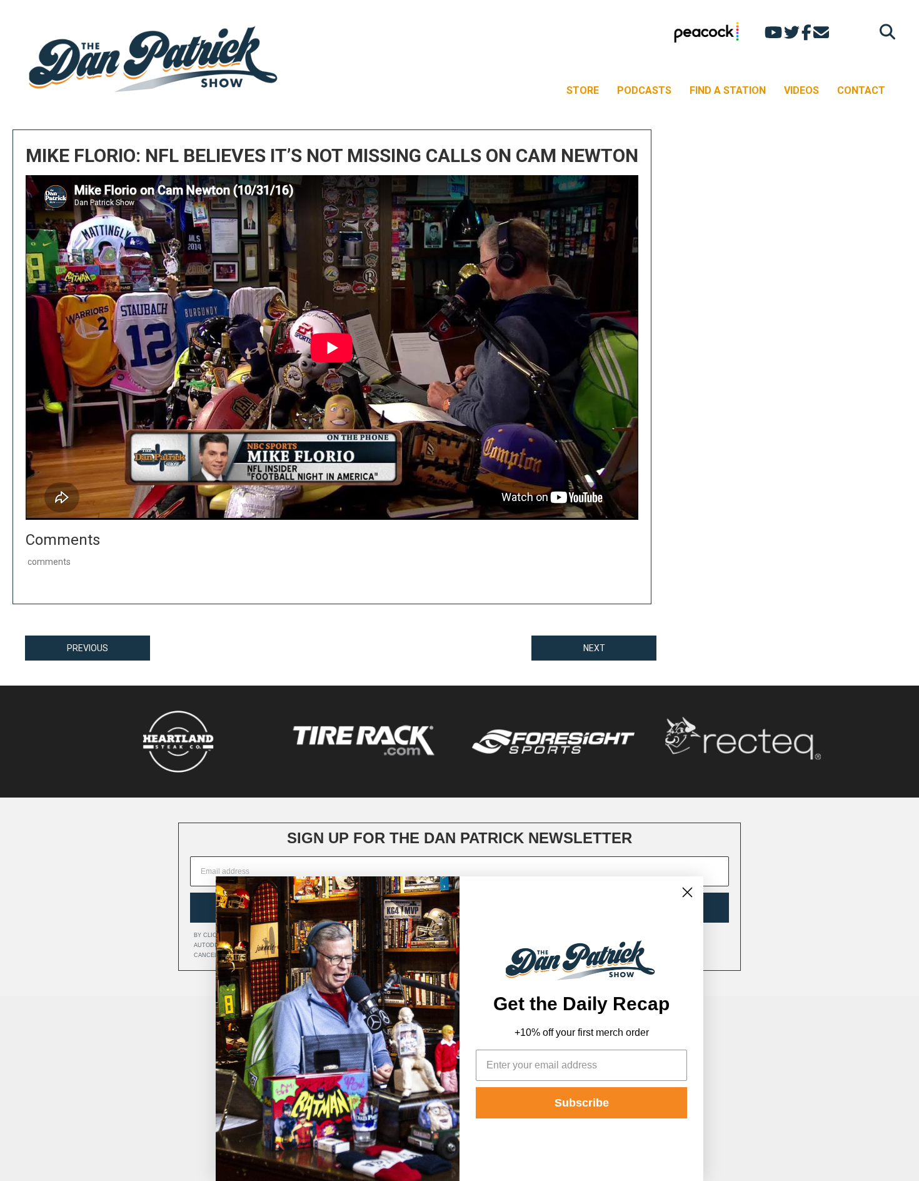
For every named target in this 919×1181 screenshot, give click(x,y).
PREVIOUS (87, 648)
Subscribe (582, 1103)
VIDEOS (801, 90)
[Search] (884, 31)
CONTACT (861, 90)
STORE (582, 90)
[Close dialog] (687, 892)
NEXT (594, 648)
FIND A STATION (728, 90)
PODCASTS (644, 90)
